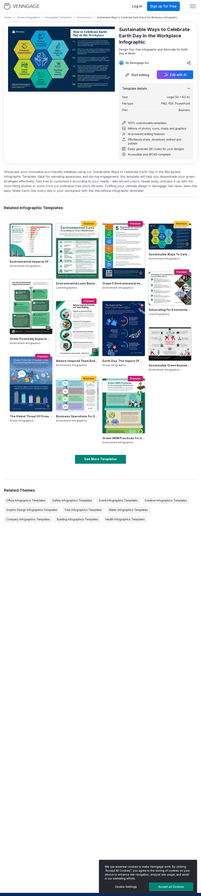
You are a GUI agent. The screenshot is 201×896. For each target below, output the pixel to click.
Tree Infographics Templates (83, 509)
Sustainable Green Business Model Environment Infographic (170, 365)
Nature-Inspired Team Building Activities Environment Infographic (77, 360)
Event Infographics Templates (118, 500)
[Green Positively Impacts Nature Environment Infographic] (31, 306)
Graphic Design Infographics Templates (31, 509)
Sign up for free (163, 6)
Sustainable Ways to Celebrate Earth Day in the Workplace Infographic (170, 254)
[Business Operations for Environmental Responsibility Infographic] (77, 395)
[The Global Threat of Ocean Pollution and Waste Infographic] (31, 384)
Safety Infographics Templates (72, 500)
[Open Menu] (192, 6)
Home (7, 17)
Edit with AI (178, 75)
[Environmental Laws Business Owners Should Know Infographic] (77, 251)
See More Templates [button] (100, 459)
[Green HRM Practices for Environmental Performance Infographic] (123, 406)
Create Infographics (28, 17)
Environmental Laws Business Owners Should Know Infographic (77, 283)
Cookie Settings (126, 886)
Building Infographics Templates (77, 519)
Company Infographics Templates (28, 519)
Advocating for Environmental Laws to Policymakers (170, 309)
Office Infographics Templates (25, 500)
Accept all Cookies (171, 886)
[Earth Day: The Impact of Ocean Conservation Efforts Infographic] (123, 328)
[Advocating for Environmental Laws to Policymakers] (170, 288)
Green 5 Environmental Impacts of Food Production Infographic (123, 283)
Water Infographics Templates (128, 509)
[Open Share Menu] (189, 63)
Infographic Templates (58, 17)
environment (84, 17)
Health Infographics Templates (125, 519)
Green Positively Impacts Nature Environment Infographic (31, 338)
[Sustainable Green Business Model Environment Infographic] (170, 343)
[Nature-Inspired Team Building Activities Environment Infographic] (77, 328)
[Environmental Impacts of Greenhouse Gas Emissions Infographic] (31, 240)
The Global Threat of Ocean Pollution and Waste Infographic (31, 416)
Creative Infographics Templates (166, 500)
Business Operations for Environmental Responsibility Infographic (77, 416)
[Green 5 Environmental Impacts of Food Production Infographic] (123, 251)
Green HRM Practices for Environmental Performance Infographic (123, 438)
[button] (137, 74)
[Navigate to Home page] (21, 6)
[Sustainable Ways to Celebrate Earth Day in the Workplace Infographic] (170, 236)
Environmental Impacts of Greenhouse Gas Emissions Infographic (31, 261)
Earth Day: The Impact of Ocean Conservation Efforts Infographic (123, 360)
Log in (137, 6)
